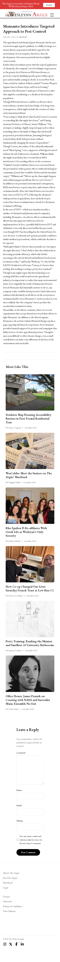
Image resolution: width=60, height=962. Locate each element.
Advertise (7, 901)
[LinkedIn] (22, 944)
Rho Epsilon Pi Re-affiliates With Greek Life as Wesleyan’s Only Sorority (26, 532)
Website (19, 820)
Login (5, 887)
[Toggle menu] (51, 14)
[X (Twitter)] (10, 944)
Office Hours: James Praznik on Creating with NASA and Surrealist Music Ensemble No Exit (28, 700)
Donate (6, 896)
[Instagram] (5, 944)
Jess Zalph (23, 37)
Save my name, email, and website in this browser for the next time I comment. (31, 840)
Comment (21, 752)
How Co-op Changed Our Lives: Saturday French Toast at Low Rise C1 (30, 588)
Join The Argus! (10, 877)
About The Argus (11, 872)
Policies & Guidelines (12, 906)
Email (19, 805)
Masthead (7, 882)
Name (19, 790)
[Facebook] (16, 944)
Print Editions (9, 911)
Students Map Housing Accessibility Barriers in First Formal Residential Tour (28, 418)
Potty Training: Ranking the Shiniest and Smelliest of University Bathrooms (30, 643)
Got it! (49, 5)
